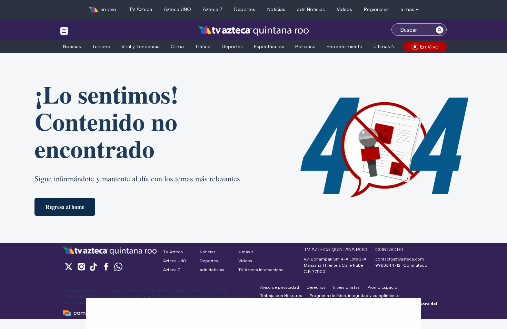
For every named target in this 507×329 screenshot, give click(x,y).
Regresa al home (65, 207)
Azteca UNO (177, 9)
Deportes (244, 9)
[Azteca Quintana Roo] (253, 30)
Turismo (101, 47)
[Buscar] (440, 29)
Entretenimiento (344, 47)
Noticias (276, 9)
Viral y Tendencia (140, 47)
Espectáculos (269, 47)
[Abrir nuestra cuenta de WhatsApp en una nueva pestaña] (118, 266)
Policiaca (305, 47)
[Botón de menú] (64, 30)
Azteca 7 (212, 9)
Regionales (376, 9)
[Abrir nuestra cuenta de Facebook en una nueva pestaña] (106, 266)
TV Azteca (140, 9)
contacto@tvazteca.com (399, 259)
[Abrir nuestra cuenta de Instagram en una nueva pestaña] (81, 266)
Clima (177, 47)
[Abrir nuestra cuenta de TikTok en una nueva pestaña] (93, 266)
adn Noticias (311, 9)
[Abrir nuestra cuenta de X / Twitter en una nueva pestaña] (68, 266)
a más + (409, 9)
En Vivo (429, 46)
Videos (344, 9)
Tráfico (203, 47)
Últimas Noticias (391, 47)
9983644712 (387, 265)
